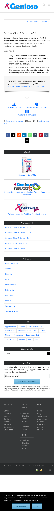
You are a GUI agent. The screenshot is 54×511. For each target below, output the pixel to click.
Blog (5, 123)
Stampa (22, 339)
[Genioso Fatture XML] (27, 165)
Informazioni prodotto (36, 107)
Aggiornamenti (44, 121)
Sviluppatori (42, 416)
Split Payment (10, 339)
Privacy (40, 430)
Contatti (40, 427)
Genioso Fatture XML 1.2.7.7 (17, 243)
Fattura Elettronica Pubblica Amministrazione (27, 214)
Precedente (33, 21)
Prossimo (44, 21)
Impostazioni (21, 506)
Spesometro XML (12, 311)
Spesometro (10, 306)
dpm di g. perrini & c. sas (14, 121)
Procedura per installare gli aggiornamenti (26, 86)
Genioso (7, 411)
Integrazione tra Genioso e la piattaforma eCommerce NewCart (27, 193)
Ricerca (7, 335)
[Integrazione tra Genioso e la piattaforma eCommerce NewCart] (27, 187)
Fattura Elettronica (35, 327)
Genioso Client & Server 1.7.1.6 (18, 227)
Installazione (10, 331)
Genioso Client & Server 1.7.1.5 (18, 232)
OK (37, 506)
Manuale (9, 295)
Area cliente (42, 419)
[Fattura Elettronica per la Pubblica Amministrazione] (27, 207)
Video (30, 339)
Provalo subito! (14, 107)
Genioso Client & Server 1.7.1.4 (18, 238)
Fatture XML (10, 290)
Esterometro (10, 284)
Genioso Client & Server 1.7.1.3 (18, 248)
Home (39, 411)
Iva (35, 331)
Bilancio (8, 274)
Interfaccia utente (24, 331)
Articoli (8, 268)
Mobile (8, 300)
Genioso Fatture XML (27, 175)
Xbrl (36, 339)
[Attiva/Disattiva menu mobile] (49, 4)
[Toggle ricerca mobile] (44, 4)
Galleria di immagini (27, 114)
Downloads (8, 430)
